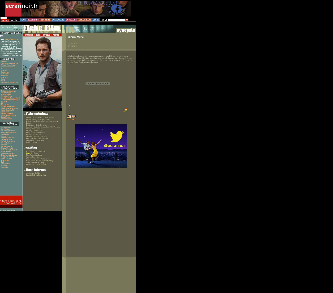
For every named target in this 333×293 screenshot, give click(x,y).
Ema (2, 68)
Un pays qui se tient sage (9, 82)
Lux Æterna (5, 74)
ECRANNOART (85, 20)
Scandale (4, 136)
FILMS (23, 20)
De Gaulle (4, 167)
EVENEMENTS (58, 20)
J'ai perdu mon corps (8, 91)
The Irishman (6, 94)
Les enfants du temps (8, 131)
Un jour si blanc (6, 146)
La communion (6, 119)
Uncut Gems (5, 112)
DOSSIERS (45, 20)
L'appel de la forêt (7, 157)
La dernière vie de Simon (9, 108)
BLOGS (96, 20)
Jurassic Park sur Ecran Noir (36, 175)
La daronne (5, 72)
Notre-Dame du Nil (7, 110)
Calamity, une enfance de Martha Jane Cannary (9, 64)
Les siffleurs (5, 129)
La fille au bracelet (7, 153)
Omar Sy (29, 153)
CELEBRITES (33, 20)
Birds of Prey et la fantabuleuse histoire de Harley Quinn (9, 149)
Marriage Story (6, 96)
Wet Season (5, 160)
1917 (3, 103)
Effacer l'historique (8, 67)
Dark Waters (10, 39)
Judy (3, 162)
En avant (4, 165)
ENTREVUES (71, 20)
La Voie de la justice (8, 141)
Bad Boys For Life (7, 138)
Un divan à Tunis (7, 113)
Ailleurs (4, 62)
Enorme (4, 70)
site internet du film (33, 173)
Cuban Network (6, 139)
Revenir (4, 145)
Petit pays (4, 77)
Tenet (3, 81)
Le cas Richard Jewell (8, 115)
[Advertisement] (11, 183)
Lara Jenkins (5, 164)
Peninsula (4, 75)
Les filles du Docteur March (10, 98)
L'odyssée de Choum (8, 107)
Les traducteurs (6, 143)
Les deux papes (6, 127)
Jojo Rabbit (5, 105)
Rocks (3, 79)
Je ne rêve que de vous (8, 132)
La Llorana (5, 134)
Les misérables (6, 93)
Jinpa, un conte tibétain (9, 155)
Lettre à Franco (6, 158)
